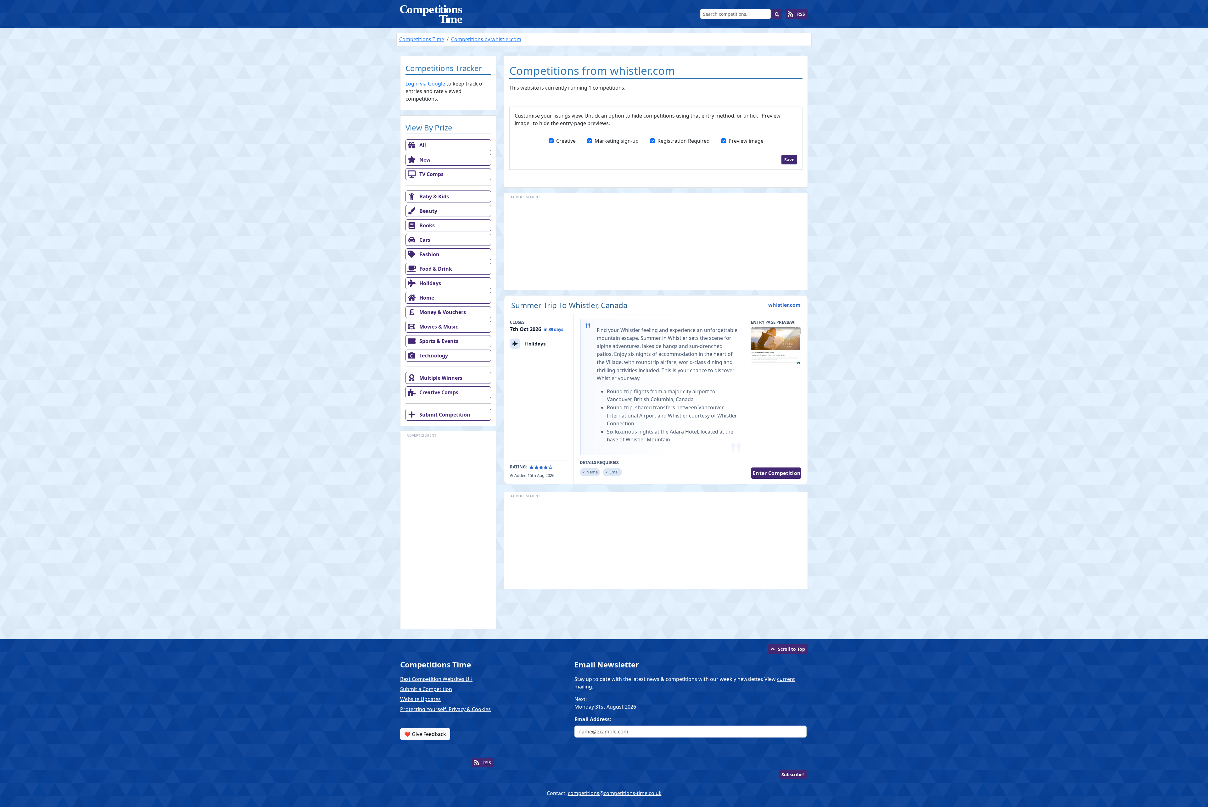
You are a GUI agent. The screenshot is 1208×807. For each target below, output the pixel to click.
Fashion (428, 254)
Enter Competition (777, 473)
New (424, 159)
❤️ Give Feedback (425, 734)
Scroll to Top (791, 649)
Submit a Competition (426, 689)
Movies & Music (438, 326)
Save (789, 160)
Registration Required (683, 140)
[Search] (777, 14)
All (422, 145)
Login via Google (425, 83)
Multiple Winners (440, 377)
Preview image (746, 140)
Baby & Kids (433, 196)
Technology (433, 355)
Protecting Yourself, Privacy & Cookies (445, 709)
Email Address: (592, 719)
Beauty (427, 210)
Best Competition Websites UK (436, 679)
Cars (424, 239)
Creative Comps (438, 392)
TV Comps (431, 174)
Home (426, 297)
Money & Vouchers (442, 312)
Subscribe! (792, 774)
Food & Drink (435, 268)
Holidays (429, 283)
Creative (566, 140)
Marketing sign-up (617, 140)
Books (426, 225)
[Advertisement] (448, 533)
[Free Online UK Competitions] (431, 14)
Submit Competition (444, 414)
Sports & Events (438, 341)
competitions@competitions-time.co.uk (615, 793)
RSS (800, 14)
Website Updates (420, 699)
